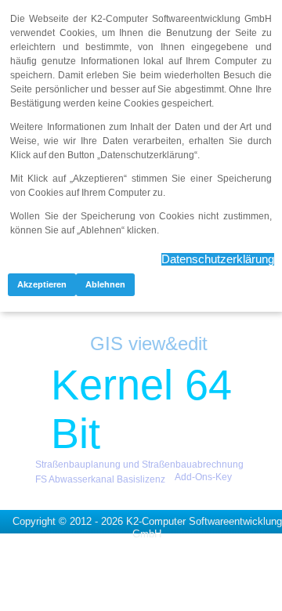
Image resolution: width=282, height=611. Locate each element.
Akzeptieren (42, 284)
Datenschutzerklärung (217, 259)
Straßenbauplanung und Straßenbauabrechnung (139, 464)
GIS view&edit (149, 343)
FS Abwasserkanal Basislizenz (100, 479)
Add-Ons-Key (203, 477)
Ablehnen (105, 284)
